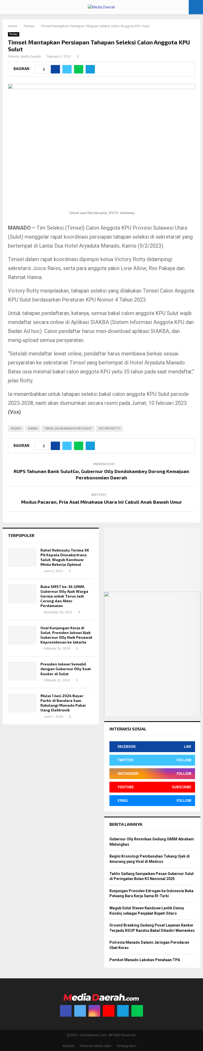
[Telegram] (123, 1011)
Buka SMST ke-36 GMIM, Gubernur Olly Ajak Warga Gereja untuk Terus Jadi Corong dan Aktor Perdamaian (64, 596)
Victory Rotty (109, 428)
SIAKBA (33, 428)
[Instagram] (94, 1011)
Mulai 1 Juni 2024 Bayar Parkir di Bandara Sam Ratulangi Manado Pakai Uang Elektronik (63, 702)
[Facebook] (66, 1011)
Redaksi (69, 1046)
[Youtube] (108, 1011)
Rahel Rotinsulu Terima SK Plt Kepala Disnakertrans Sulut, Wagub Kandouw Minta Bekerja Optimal (64, 557)
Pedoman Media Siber (95, 1046)
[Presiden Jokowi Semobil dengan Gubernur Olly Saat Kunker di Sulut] (22, 671)
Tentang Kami (126, 1046)
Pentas (13, 34)
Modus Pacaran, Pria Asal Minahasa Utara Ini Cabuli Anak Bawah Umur (101, 502)
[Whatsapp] (137, 1011)
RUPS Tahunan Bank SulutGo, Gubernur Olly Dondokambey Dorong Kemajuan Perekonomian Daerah (101, 474)
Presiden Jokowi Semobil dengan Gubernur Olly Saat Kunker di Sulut (65, 669)
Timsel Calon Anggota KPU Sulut (68, 428)
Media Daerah (31, 56)
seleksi (16, 428)
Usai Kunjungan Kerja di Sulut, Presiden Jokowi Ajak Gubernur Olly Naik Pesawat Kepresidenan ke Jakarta (66, 635)
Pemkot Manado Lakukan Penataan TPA (144, 960)
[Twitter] (80, 1011)
